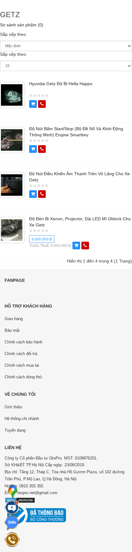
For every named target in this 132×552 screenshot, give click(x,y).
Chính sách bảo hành (23, 342)
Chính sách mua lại (22, 365)
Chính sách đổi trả (21, 353)
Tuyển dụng (15, 430)
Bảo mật (12, 330)
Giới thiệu (13, 407)
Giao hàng (14, 318)
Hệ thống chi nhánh (22, 418)
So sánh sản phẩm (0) (21, 24)
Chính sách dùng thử (23, 377)
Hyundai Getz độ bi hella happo (60, 83)
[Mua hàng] (33, 104)
